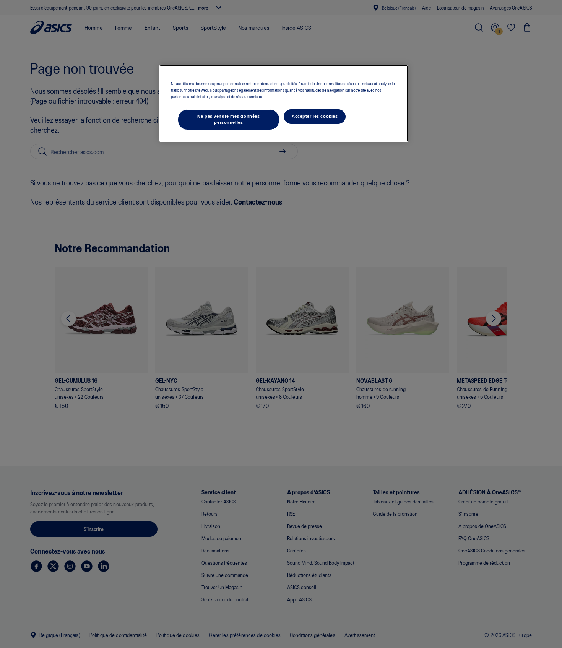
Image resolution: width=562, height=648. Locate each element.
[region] (283, 103)
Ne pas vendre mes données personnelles (228, 119)
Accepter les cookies (315, 116)
